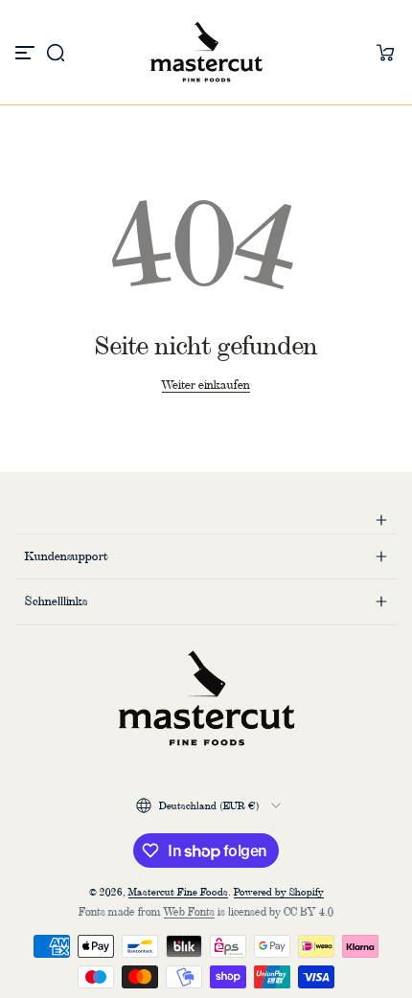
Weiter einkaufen (206, 385)
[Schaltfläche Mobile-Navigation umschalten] (26, 52)
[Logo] (205, 52)
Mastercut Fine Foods (178, 891)
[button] (55, 52)
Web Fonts (189, 911)
